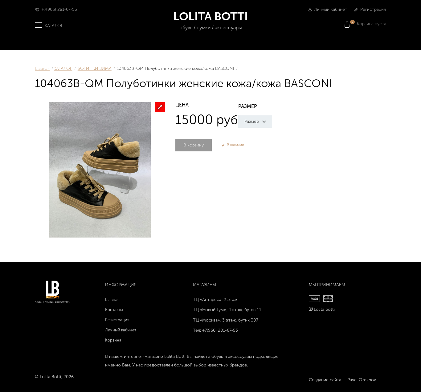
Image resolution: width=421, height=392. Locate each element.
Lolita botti (324, 309)
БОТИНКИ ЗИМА (95, 68)
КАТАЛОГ (63, 68)
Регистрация (372, 9)
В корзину (193, 145)
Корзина (113, 340)
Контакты (114, 309)
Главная (42, 68)
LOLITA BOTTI (210, 20)
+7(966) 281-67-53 (59, 9)
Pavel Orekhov (361, 379)
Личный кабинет (330, 9)
